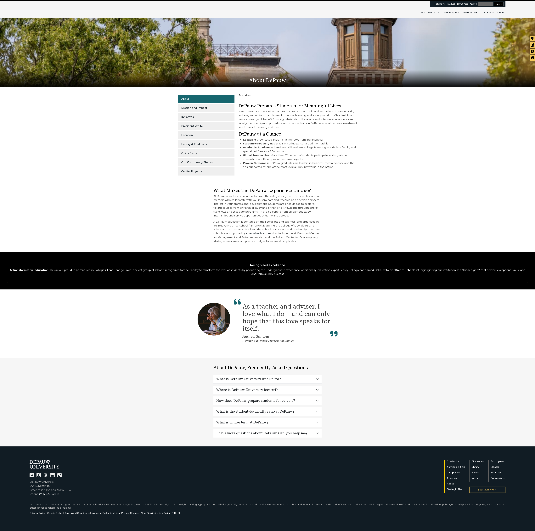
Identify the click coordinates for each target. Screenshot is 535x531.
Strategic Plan (455, 489)
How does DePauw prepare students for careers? (255, 401)
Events (475, 472)
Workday (496, 472)
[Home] (240, 95)
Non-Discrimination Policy (155, 513)
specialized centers (259, 233)
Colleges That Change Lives (112, 270)
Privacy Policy (37, 513)
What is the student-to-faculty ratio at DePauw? (255, 411)
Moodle (495, 467)
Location (187, 135)
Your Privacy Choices (127, 513)
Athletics (487, 12)
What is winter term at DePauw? (242, 422)
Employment (498, 461)
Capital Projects (191, 171)
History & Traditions (194, 144)
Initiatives (187, 117)
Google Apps (498, 478)
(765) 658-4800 (49, 494)
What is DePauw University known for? (248, 379)
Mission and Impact (194, 107)
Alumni (473, 4)
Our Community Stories (197, 162)
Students (440, 4)
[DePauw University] (44, 464)
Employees (462, 4)
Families (451, 4)
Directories (477, 461)
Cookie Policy (55, 513)
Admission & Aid (448, 12)
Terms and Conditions (77, 513)
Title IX (176, 513)
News (474, 478)
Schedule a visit (487, 490)
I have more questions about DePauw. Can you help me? (261, 433)
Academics (427, 12)
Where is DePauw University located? (247, 390)
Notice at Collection (102, 513)
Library (475, 467)
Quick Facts (189, 153)
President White (192, 126)
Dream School (404, 270)
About (501, 12)
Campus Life (470, 12)
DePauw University (45, 9)
